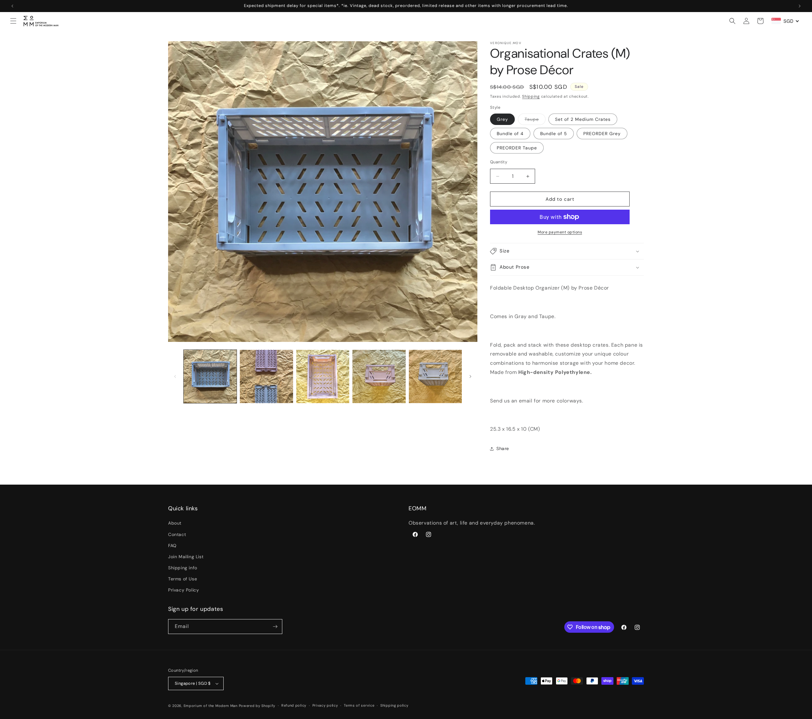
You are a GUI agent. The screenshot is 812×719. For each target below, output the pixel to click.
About (174, 523)
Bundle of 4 (510, 133)
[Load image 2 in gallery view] (266, 376)
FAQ (172, 545)
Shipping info (182, 568)
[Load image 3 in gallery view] (322, 376)
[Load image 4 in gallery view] (378, 376)
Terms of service (359, 705)
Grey (502, 119)
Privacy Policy (183, 590)
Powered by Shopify (257, 705)
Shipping (531, 96)
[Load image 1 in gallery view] (210, 376)
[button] (13, 21)
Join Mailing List (185, 556)
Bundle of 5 (553, 133)
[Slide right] (470, 376)
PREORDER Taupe (517, 148)
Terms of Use (182, 579)
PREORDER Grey (602, 133)
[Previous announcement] (12, 6)
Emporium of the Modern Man (211, 705)
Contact (177, 534)
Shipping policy (394, 705)
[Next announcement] (800, 6)
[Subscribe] (275, 626)
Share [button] (502, 448)
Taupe (535, 120)
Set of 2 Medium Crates (583, 119)
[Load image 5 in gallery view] (435, 376)
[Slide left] (175, 376)
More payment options (560, 232)
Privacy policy (325, 705)
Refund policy (293, 705)
